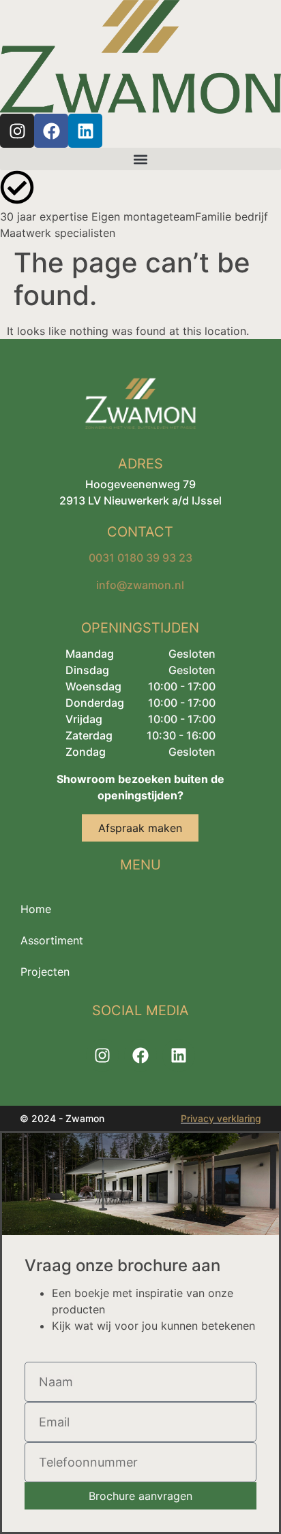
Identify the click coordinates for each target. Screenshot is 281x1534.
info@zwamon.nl (140, 585)
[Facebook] (51, 131)
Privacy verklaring (221, 1118)
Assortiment (51, 940)
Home (35, 909)
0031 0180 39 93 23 (140, 557)
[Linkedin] (85, 131)
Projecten (45, 971)
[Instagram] (17, 131)
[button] (140, 159)
